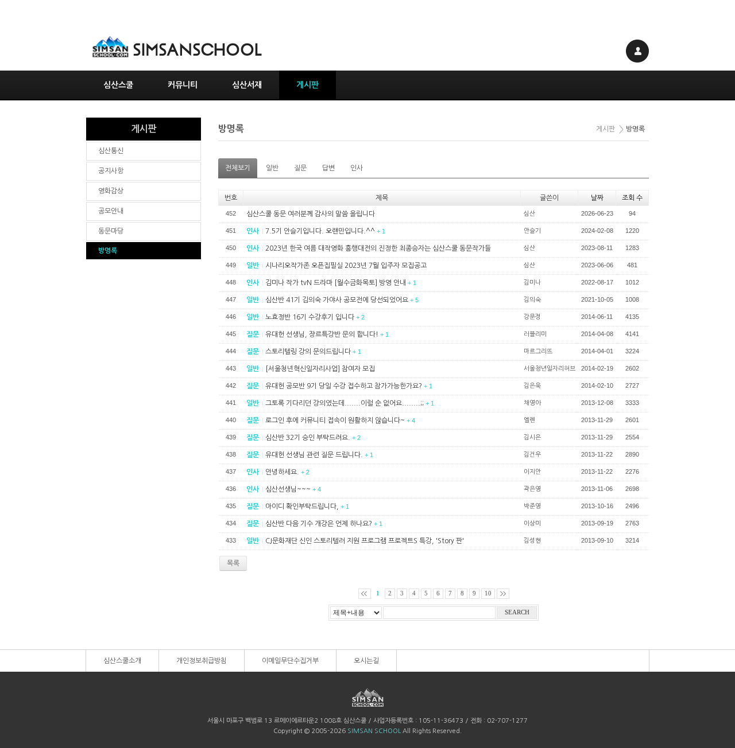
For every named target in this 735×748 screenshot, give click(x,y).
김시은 (532, 437)
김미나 (532, 282)
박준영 (532, 506)
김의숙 (532, 300)
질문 (300, 168)
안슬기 (532, 231)
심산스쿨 (118, 85)
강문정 (532, 317)
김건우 (532, 454)
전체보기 (237, 168)
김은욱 (532, 386)
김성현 (532, 540)
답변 (328, 168)
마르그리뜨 (538, 351)
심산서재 (247, 85)
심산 (529, 214)
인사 (356, 168)
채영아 (532, 403)
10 (488, 593)
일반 (272, 168)
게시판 (307, 85)
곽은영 (532, 489)
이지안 (532, 472)
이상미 (532, 523)
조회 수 (632, 197)
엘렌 (529, 420)
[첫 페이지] (364, 594)
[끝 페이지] (503, 594)
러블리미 (535, 334)
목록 (233, 563)
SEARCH (517, 612)
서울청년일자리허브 (549, 368)
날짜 (597, 197)
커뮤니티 (183, 85)
